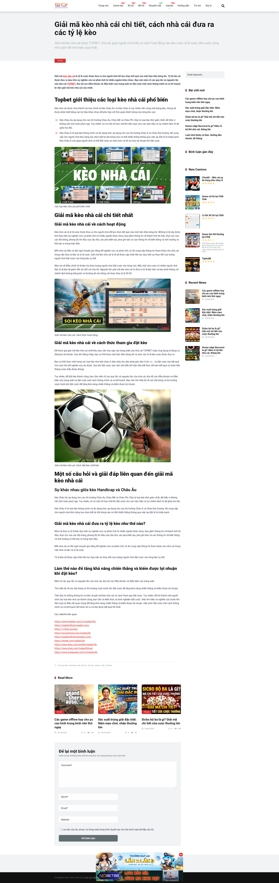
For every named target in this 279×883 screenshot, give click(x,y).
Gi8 (90, 877)
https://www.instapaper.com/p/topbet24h (75, 652)
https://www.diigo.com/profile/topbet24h (75, 644)
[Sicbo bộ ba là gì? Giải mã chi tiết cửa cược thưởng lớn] (161, 699)
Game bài (118, 5)
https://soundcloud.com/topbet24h (72, 633)
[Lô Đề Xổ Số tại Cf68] (192, 227)
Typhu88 (206, 258)
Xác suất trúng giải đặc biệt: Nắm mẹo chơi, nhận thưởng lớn (117, 723)
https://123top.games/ (66, 629)
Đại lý (209, 5)
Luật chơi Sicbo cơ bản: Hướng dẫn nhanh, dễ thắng (203, 137)
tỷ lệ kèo (108, 665)
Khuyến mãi (155, 5)
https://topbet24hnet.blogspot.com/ (72, 636)
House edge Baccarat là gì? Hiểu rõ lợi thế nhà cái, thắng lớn (203, 128)
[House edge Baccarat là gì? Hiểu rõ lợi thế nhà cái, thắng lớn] (192, 359)
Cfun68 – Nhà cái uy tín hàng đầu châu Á (212, 179)
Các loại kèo (62, 665)
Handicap (72, 665)
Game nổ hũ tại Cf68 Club (212, 198)
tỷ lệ (102, 665)
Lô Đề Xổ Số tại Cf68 (212, 215)
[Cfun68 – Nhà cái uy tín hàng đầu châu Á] (192, 189)
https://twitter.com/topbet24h (69, 640)
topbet (97, 665)
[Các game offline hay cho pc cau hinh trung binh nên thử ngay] (74, 699)
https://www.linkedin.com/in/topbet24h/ (75, 621)
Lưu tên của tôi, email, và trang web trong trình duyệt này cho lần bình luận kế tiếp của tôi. (108, 829)
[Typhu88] (192, 271)
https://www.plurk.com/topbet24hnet (73, 648)
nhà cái (90, 665)
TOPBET (71, 83)
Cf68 (86, 877)
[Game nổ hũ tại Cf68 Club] (192, 208)
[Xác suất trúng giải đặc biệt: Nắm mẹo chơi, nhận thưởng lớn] (117, 699)
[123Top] (61, 5)
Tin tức (197, 5)
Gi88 (94, 877)
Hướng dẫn (183, 5)
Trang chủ (103, 5)
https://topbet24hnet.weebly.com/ (71, 625)
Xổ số (131, 5)
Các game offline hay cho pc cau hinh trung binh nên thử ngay (73, 723)
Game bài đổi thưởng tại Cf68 (213, 235)
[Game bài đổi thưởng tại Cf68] (192, 246)
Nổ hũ (141, 5)
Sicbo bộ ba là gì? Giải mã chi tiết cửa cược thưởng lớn (161, 721)
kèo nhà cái (69, 76)
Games (169, 5)
